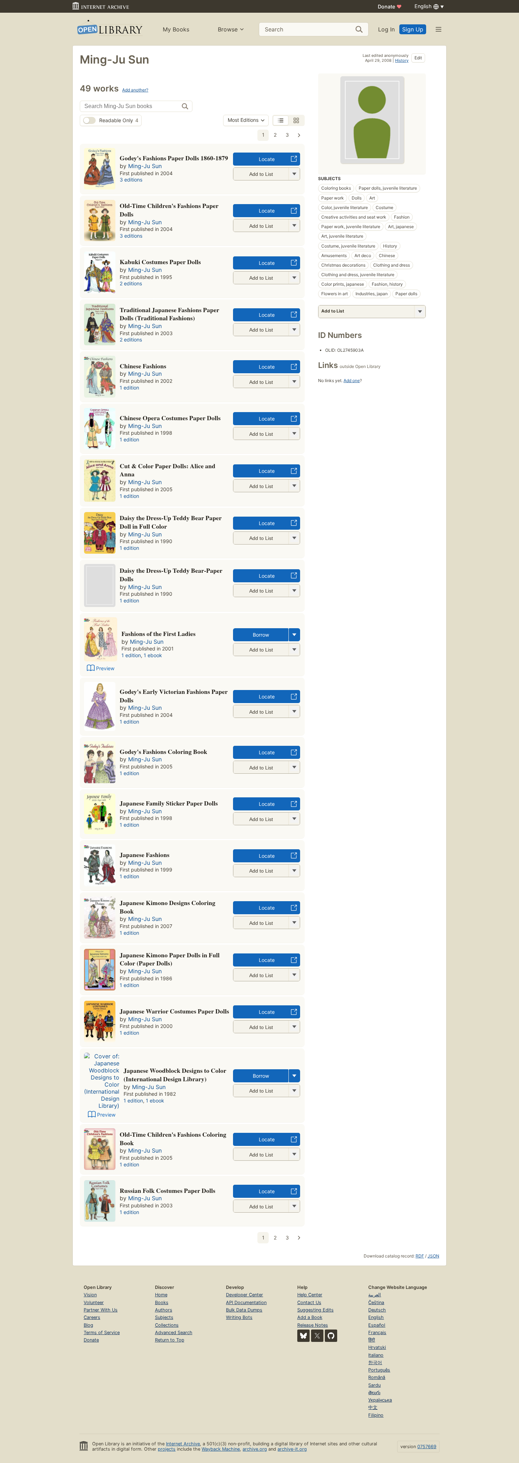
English (376, 1317)
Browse (228, 29)
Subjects (164, 1317)
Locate (267, 159)
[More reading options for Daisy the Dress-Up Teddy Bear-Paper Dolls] (294, 590)
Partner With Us (101, 1310)
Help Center (309, 1294)
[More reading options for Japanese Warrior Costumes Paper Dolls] (294, 1026)
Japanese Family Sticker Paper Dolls (169, 803)
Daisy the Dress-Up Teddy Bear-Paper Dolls (171, 574)
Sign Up (412, 29)
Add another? (135, 90)
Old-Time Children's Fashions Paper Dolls (169, 210)
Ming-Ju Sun (145, 166)
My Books (176, 29)
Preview (105, 668)
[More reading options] (294, 634)
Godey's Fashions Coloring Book (163, 751)
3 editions (131, 180)
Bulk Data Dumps (244, 1310)
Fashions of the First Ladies (158, 633)
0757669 (426, 1446)
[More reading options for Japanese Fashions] (294, 870)
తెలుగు (374, 1392)
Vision (90, 1294)
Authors (163, 1310)
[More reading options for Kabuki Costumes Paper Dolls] (294, 277)
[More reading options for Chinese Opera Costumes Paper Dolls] (294, 433)
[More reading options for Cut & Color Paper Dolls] (294, 485)
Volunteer (94, 1302)
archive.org (255, 1449)
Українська (380, 1400)
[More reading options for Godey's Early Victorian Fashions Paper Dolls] (294, 711)
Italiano (375, 1355)
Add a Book (309, 1317)
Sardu (374, 1385)
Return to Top (169, 1340)
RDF (420, 1256)
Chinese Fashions (143, 365)
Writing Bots (239, 1317)
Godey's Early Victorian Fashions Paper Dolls (174, 695)
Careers (92, 1317)
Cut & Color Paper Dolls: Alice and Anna (167, 470)
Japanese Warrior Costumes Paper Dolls (174, 1011)
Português (379, 1370)
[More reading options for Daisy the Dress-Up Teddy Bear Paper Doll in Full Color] (294, 538)
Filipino (375, 1415)
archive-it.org (292, 1449)
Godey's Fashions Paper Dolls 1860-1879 (174, 157)
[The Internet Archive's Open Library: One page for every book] (109, 29)
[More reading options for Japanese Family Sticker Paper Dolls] (294, 818)
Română (376, 1377)
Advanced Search (173, 1332)
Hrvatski (377, 1347)
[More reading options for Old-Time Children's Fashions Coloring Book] (294, 1154)
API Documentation (246, 1302)
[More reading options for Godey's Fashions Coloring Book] (294, 767)
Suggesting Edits (315, 1310)
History (401, 60)
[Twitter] (317, 1336)
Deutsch (377, 1310)
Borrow (261, 635)
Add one (352, 380)
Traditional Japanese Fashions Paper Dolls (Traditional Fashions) (169, 314)
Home (161, 1294)
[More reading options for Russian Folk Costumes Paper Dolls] (294, 1206)
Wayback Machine (221, 1449)
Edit (418, 57)
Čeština (376, 1302)
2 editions (131, 283)
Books (161, 1302)
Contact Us (309, 1302)
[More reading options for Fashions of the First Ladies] (294, 649)
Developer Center (244, 1294)
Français (377, 1332)
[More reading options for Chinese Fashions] (294, 381)
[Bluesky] (303, 1336)
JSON (433, 1256)
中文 (372, 1407)
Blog (88, 1325)
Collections (167, 1325)
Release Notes (312, 1325)
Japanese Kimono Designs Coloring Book (167, 907)
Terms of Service (102, 1332)
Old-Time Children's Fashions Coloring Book (173, 1138)
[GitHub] (331, 1336)
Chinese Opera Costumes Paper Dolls (170, 417)
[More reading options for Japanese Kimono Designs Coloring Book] (294, 922)
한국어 (375, 1362)
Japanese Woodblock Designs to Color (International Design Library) (175, 1074)
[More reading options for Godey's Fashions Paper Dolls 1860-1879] (294, 173)
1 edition (129, 388)
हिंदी (371, 1340)
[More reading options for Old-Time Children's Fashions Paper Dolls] (294, 225)
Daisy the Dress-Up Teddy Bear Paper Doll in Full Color (171, 522)
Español (376, 1325)
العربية (374, 1294)
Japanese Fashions (144, 854)
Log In (386, 29)
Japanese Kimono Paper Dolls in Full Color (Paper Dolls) (170, 959)
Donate (390, 7)
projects (166, 1449)
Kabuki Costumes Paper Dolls (160, 261)
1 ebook (153, 655)
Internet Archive (183, 1443)
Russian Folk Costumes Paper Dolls (167, 1190)
